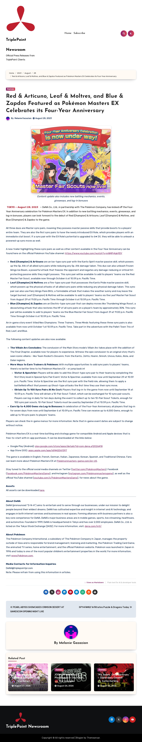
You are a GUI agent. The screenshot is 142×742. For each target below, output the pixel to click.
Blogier (79, 737)
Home (68, 33)
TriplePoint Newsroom (27, 727)
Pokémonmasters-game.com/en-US (77, 461)
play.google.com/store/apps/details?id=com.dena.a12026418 (69, 446)
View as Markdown (94, 582)
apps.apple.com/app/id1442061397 (47, 450)
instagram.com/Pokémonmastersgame (91, 473)
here (41, 490)
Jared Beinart (23, 681)
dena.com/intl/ (93, 526)
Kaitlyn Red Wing (110, 681)
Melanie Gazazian (23, 118)
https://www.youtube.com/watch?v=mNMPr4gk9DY (93, 253)
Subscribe (79, 33)
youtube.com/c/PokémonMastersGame (55, 477)
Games (10, 89)
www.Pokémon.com (22, 555)
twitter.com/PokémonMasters (89, 469)
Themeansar (93, 737)
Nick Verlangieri (66, 681)
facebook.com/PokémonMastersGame (28, 473)
